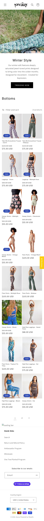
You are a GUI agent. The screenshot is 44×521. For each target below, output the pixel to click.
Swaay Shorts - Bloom (9, 327)
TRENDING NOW (22, 85)
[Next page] (29, 418)
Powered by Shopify (27, 517)
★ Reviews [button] (42, 262)
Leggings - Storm (7, 179)
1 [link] (15, 418)
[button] (5, 5)
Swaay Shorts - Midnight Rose (10, 217)
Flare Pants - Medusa (29, 293)
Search (7, 437)
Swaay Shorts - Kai (28, 401)
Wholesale (8, 454)
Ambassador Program (13, 448)
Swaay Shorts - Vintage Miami (10, 255)
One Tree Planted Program (14, 459)
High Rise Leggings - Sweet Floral (31, 328)
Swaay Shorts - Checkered (31, 216)
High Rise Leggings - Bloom (11, 401)
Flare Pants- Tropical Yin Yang (10, 365)
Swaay (18, 517)
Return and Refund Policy (14, 443)
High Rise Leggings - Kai (30, 364)
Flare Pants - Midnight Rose (11, 293)
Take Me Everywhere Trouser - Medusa (31, 141)
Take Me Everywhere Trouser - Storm (11, 141)
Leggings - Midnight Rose (30, 179)
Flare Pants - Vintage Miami (31, 255)
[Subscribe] (36, 475)
